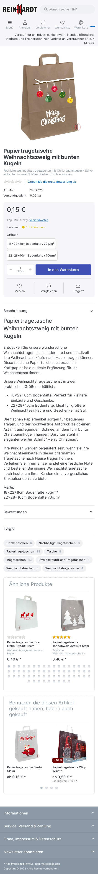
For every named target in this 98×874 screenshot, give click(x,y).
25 (44, 671)
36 (14, 676)
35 (9, 676)
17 (89, 666)
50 (84, 676)
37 (19, 676)
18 (9, 671)
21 (24, 671)
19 (14, 671)
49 (79, 676)
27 (54, 671)
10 (54, 666)
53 (34, 681)
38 (24, 676)
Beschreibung (15, 310)
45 (59, 676)
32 (79, 671)
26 (49, 671)
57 (54, 681)
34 (89, 671)
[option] (19, 543)
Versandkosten (38, 220)
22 (29, 671)
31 (74, 671)
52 (29, 681)
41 (39, 676)
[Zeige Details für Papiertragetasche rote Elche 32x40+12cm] (26, 613)
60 (69, 681)
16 (84, 666)
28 (59, 671)
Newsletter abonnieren (23, 852)
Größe (11, 234)
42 (44, 676)
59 (64, 681)
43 (49, 676)
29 (64, 671)
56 (49, 681)
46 (64, 676)
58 (59, 681)
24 (39, 671)
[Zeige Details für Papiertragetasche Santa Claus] (26, 744)
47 (69, 676)
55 (44, 681)
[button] (10, 269)
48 (74, 676)
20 (19, 671)
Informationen (16, 813)
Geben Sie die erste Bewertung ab (52, 181)
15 (79, 666)
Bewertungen (15, 512)
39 (29, 676)
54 (39, 681)
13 (69, 666)
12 (64, 666)
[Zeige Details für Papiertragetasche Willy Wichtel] (71, 744)
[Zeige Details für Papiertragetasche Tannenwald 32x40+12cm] (71, 613)
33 (84, 671)
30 (69, 671)
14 (74, 666)
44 (54, 676)
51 (89, 676)
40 (34, 676)
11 (59, 666)
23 (34, 671)
